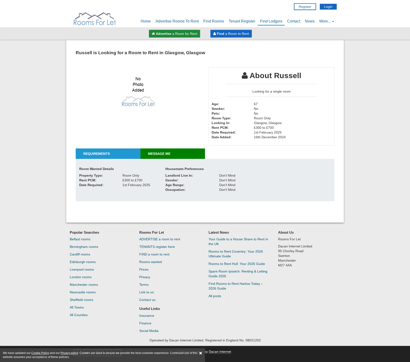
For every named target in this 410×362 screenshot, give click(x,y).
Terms (144, 284)
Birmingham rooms (84, 247)
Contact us (147, 300)
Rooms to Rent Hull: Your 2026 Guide (237, 264)
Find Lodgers (271, 21)
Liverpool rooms (82, 269)
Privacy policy (69, 353)
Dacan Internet (220, 351)
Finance (145, 323)
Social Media (148, 331)
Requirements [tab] (96, 154)
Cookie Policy (40, 353)
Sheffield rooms (81, 300)
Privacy (144, 277)
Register (305, 7)
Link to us (146, 292)
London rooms (81, 277)
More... (325, 21)
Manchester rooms (84, 284)
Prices (144, 269)
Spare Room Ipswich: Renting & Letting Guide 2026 (238, 273)
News (310, 21)
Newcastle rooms (83, 292)
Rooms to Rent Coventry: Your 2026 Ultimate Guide (236, 254)
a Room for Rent (176, 34)
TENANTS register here (157, 247)
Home (146, 21)
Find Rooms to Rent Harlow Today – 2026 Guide (236, 286)
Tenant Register (242, 21)
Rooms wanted (150, 262)
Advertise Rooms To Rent (177, 21)
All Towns (77, 307)
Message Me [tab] (159, 154)
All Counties (79, 315)
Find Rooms (213, 21)
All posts (215, 296)
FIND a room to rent (154, 254)
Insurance (146, 315)
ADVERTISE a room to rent (159, 239)
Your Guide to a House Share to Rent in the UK (238, 241)
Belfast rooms (80, 239)
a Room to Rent (233, 34)
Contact (293, 21)
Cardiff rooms (80, 254)
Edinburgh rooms (83, 262)
